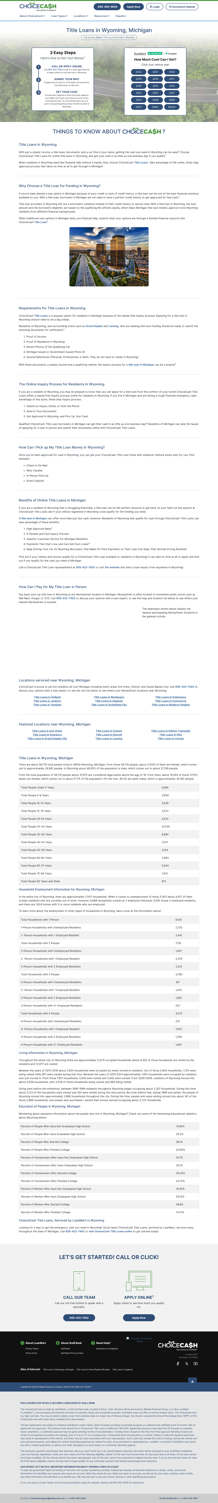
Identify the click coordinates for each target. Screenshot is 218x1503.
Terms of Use (31, 1353)
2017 (172, 78)
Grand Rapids (94, 326)
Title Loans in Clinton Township (170, 730)
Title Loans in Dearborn (47, 734)
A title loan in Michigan (33, 518)
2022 (139, 71)
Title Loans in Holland (47, 697)
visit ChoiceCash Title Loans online (110, 1231)
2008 (172, 99)
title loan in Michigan (141, 364)
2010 (138, 99)
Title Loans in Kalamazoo (170, 697)
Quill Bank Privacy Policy (72, 1353)
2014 (172, 85)
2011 (171, 92)
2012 (155, 92)
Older (155, 106)
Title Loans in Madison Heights (171, 704)
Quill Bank (65, 1348)
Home (98, 37)
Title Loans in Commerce (170, 700)
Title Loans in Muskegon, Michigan (58, 1369)
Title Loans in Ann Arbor (47, 730)
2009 (155, 99)
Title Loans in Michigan (113, 37)
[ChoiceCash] (178, 1345)
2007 (139, 106)
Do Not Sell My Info (168, 1498)
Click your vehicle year (155, 64)
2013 (139, 92)
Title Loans (141, 162)
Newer (172, 106)
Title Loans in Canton (109, 730)
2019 (138, 78)
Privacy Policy (32, 1348)
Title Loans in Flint (170, 734)
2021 (155, 71)
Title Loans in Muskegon (109, 697)
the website (112, 567)
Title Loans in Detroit (109, 734)
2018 (155, 78)
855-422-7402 (75, 1231)
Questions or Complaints (107, 1348)
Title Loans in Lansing (108, 738)
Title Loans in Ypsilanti (47, 704)
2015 (155, 85)
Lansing (113, 326)
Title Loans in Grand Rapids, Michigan (93, 1369)
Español (121, 16)
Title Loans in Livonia (171, 738)
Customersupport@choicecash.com (48, 1498)
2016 (138, 85)
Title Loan (40, 222)
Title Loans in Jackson (47, 700)
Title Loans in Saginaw (109, 700)
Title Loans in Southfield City (109, 704)
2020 (172, 71)
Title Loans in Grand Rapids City (47, 738)
